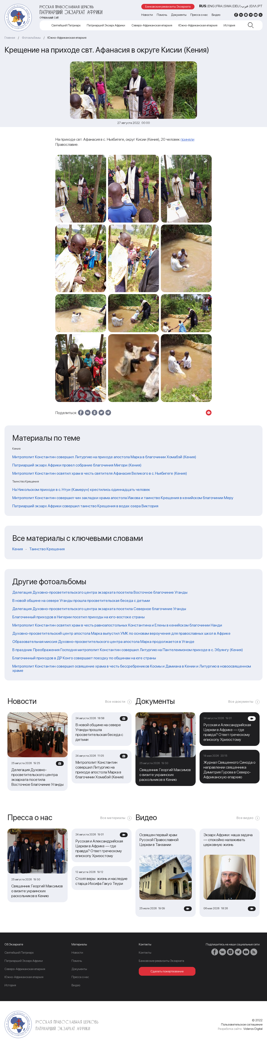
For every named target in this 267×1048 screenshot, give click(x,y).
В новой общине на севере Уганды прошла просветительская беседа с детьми (81, 600)
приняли (187, 139)
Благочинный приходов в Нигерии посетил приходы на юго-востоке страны (78, 617)
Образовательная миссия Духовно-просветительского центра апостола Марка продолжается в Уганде (103, 641)
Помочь (162, 15)
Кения (17, 549)
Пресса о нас (199, 15)
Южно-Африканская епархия (197, 25)
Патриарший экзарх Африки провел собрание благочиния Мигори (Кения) (77, 465)
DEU (236, 6)
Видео (216, 15)
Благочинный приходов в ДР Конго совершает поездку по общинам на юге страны (84, 658)
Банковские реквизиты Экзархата (168, 6)
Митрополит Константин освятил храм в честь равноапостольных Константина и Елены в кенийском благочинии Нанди (117, 625)
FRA (219, 6)
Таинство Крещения (47, 549)
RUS (202, 6)
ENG (211, 6)
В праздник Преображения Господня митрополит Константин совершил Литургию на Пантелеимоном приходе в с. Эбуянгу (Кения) (127, 650)
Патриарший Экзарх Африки (106, 25)
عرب (245, 6)
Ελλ (253, 6)
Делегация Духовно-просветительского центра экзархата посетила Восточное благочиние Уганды (99, 592)
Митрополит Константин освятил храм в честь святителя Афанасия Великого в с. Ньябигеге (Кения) (99, 473)
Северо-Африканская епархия (152, 25)
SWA (227, 6)
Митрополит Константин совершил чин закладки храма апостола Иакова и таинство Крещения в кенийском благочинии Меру (122, 498)
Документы (178, 15)
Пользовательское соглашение (242, 1024)
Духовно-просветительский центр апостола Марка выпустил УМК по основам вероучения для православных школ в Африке (121, 633)
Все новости (115, 701)
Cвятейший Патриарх (66, 25)
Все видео (245, 818)
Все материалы (112, 818)
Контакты (145, 952)
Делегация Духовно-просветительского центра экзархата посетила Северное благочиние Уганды (99, 609)
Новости (147, 15)
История (229, 25)
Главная (9, 37)
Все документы (240, 701)
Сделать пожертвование (167, 971)
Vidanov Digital (253, 1029)
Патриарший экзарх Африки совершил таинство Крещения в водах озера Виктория (85, 506)
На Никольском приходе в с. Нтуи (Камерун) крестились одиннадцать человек (81, 489)
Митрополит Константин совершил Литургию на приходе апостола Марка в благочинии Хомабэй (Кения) (104, 457)
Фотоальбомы (31, 37)
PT (260, 6)
